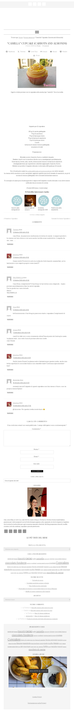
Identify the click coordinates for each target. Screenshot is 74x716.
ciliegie (51, 559)
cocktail (34, 563)
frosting (51, 567)
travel (29, 573)
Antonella (29, 616)
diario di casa (11, 567)
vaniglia (34, 573)
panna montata (48, 569)
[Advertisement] (37, 109)
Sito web (36, 464)
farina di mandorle (27, 567)
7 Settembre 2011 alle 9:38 (21, 332)
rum (15, 573)
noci (42, 570)
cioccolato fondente (15, 562)
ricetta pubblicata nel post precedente (39, 171)
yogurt (40, 573)
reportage (66, 570)
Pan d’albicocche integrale (38, 586)
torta (26, 572)
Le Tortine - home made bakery (37, 18)
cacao (28, 558)
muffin (32, 570)
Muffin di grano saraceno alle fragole (38, 591)
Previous (8, 669)
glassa (54, 567)
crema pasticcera (43, 563)
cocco (29, 563)
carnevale (46, 559)
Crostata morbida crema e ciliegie (38, 583)
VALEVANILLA (18, 277)
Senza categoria (40, 214)
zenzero (45, 573)
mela (22, 570)
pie (61, 569)
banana (16, 559)
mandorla (8, 569)
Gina (14, 307)
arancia (11, 559)
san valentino (19, 573)
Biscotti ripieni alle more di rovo (42, 608)
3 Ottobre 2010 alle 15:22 (21, 232)
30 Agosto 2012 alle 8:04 (21, 383)
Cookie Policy (37, 697)
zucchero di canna (55, 572)
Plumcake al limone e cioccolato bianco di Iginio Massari (38, 589)
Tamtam (16, 230)
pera (59, 569)
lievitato (59, 567)
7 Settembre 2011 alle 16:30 (22, 358)
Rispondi (10, 244)
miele (27, 569)
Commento (36, 429)
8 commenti (45, 46)
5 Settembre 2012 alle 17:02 (22, 406)
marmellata (16, 570)
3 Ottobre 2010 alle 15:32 (21, 257)
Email (36, 456)
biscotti (21, 558)
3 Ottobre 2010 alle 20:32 (21, 280)
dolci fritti (18, 567)
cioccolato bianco (60, 559)
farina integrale (37, 567)
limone (64, 566)
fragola (46, 567)
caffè (34, 559)
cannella (40, 558)
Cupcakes (62, 563)
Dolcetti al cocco (37, 580)
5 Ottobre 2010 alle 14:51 (21, 310)
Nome (36, 449)
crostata (52, 563)
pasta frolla (54, 569)
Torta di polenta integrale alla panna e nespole (42, 619)
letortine (16, 255)
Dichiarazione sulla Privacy (37, 703)
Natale (37, 569)
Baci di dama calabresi (42, 613)
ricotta (12, 573)
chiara (15, 330)
